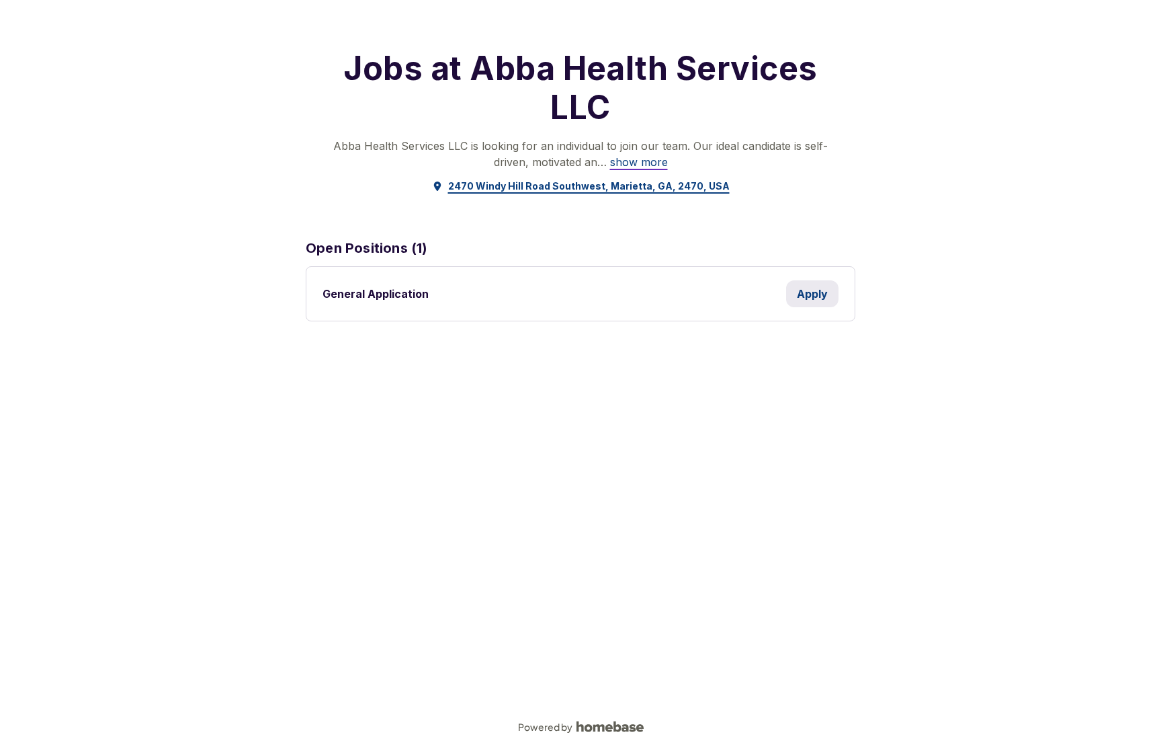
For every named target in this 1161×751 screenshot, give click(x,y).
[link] (639, 162)
